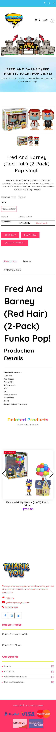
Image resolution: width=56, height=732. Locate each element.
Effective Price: (8, 197)
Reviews (27, 261)
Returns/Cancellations (29, 682)
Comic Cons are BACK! (14, 634)
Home (4, 78)
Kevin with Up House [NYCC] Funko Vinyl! (28, 504)
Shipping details (12, 269)
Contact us (29, 671)
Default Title (9, 209)
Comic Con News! (12, 645)
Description (10, 261)
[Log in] (45, 3)
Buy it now (30, 235)
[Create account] (49, 3)
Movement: (6, 221)
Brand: (4, 217)
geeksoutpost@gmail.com (17, 602)
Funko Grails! (18, 78)
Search (29, 666)
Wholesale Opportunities (29, 676)
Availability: (24, 223)
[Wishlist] (54, 3)
